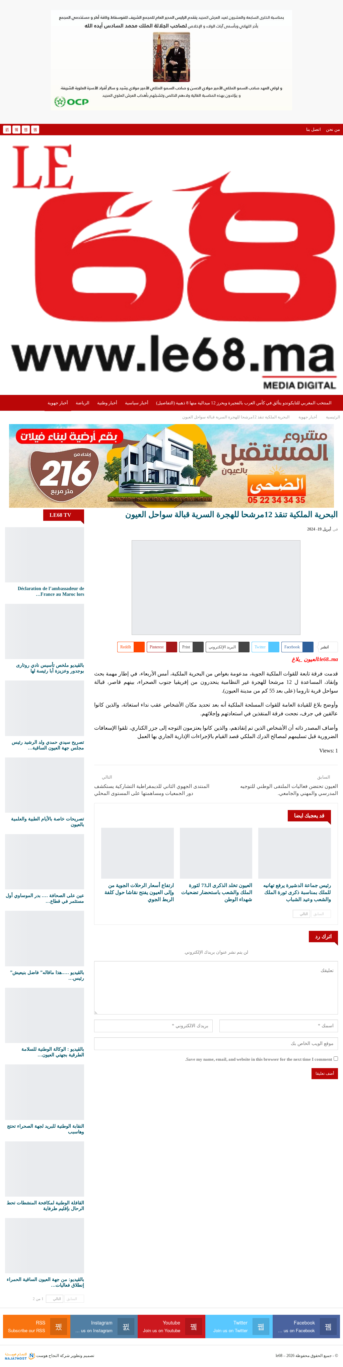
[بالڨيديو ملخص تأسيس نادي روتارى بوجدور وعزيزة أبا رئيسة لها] (44, 631)
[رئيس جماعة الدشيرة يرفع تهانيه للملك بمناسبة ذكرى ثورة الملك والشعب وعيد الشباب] (294, 853)
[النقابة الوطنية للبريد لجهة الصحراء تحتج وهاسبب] (44, 1092)
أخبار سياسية (136, 402)
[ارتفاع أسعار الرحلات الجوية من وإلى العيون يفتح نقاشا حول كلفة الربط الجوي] (137, 853)
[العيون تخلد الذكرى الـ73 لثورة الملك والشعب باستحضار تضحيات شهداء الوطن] (216, 853)
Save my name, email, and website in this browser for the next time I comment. (258, 1059)
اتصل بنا (313, 129)
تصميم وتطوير (82, 1355)
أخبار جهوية (58, 402)
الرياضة (82, 402)
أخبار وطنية (107, 402)
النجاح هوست (47, 1355)
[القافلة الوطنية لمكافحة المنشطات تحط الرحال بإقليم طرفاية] (44, 1169)
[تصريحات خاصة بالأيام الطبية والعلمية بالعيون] (44, 785)
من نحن (333, 129)
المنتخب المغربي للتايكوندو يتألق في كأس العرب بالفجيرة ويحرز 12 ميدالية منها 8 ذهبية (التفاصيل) (244, 402)
